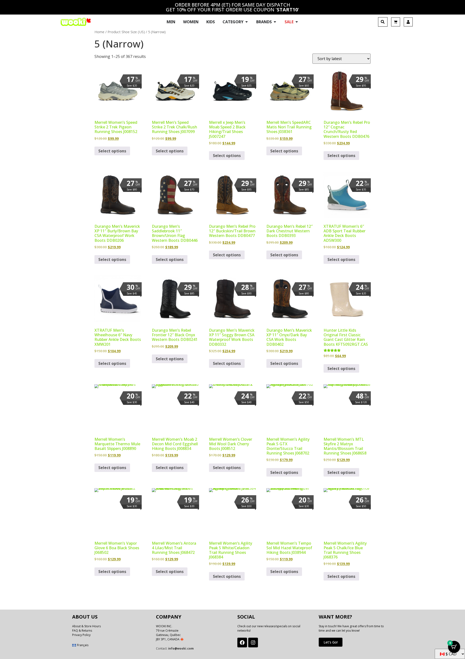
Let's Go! (331, 642)
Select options (112, 151)
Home (99, 31)
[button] (383, 22)
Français (82, 645)
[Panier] (395, 21)
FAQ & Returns (82, 630)
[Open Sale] (297, 22)
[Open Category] (246, 22)
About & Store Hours (86, 626)
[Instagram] (253, 642)
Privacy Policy (81, 635)
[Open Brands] (275, 22)
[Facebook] (242, 642)
